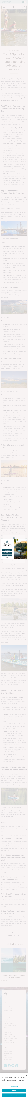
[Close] (26, 1075)
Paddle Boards (7, 550)
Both (7, 555)
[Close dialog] (26, 540)
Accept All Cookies (14, 1095)
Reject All (14, 1090)
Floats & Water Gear (7, 552)
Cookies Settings (14, 1086)
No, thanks (7, 557)
